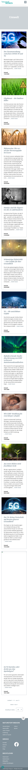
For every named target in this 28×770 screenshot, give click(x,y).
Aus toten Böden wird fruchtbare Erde (12, 465)
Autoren (5, 744)
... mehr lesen (17, 68)
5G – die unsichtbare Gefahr (12, 312)
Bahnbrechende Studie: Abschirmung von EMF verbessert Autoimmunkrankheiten (13, 359)
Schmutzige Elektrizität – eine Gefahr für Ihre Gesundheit (13, 261)
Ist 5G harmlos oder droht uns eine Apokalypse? (12, 669)
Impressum (6, 757)
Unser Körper (6, 730)
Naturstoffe (6, 728)
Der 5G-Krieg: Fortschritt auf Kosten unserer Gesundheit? (14, 519)
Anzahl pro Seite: (10, 710)
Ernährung (5, 732)
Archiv (4, 747)
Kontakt (5, 742)
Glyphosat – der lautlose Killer (13, 99)
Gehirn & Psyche (7, 734)
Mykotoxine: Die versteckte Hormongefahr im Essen (13, 150)
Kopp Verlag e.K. (9, 768)
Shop (4, 749)
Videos (16, 726)
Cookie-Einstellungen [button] (8, 763)
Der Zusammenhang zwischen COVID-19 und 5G (13, 54)
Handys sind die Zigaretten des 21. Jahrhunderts (14, 209)
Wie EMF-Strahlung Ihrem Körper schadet (13, 415)
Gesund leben (6, 726)
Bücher (16, 728)
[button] (2, 767)
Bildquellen (5, 761)
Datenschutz (6, 759)
